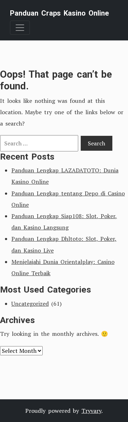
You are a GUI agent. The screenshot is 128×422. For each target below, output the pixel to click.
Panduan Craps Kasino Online (59, 13)
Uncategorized (30, 303)
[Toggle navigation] (20, 28)
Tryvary (91, 411)
